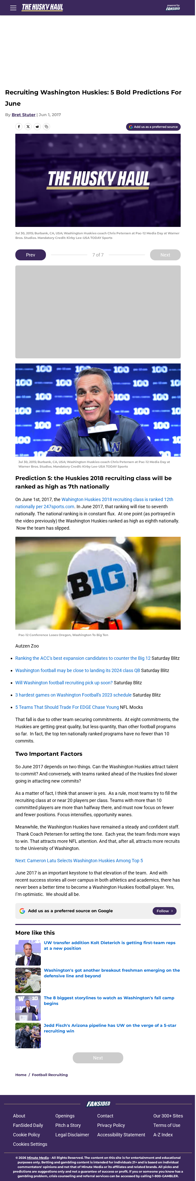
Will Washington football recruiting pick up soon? (64, 682)
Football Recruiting (50, 1075)
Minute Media (38, 1158)
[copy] (46, 126)
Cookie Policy (26, 1134)
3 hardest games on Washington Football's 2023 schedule (74, 695)
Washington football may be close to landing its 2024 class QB (78, 670)
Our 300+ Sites (168, 1115)
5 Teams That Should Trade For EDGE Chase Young (67, 707)
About (19, 1115)
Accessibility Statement (121, 1134)
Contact (105, 1115)
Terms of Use (166, 1125)
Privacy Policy (111, 1125)
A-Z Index (163, 1134)
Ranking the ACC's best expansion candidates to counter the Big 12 (83, 658)
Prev (30, 255)
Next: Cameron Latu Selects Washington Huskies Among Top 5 (79, 860)
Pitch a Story (68, 1125)
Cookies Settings (30, 1144)
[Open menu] (13, 8)
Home (21, 1075)
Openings (65, 1115)
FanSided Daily (28, 1125)
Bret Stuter (23, 114)
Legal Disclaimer (72, 1134)
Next (165, 255)
